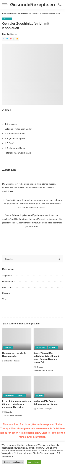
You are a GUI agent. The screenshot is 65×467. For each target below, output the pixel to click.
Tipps (4, 299)
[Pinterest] (10, 39)
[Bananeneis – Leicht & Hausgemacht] (16, 339)
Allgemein (7, 275)
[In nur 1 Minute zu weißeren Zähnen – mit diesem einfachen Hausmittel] (16, 387)
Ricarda (5, 34)
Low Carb (6, 287)
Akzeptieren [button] (33, 462)
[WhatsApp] (14, 39)
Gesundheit (7, 281)
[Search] (60, 4)
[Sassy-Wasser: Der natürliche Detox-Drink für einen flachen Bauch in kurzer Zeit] (48, 339)
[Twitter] (7, 39)
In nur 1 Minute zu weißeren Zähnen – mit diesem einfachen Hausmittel (16, 404)
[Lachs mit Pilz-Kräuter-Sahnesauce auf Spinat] (48, 387)
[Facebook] (4, 39)
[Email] (17, 39)
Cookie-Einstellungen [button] (13, 462)
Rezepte (7, 19)
